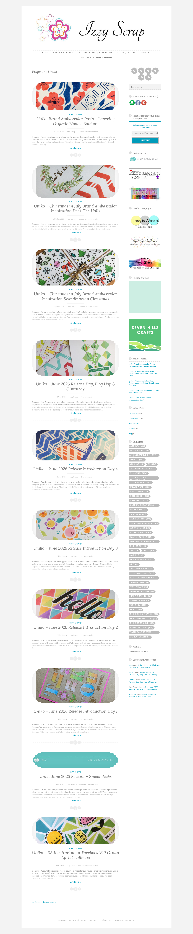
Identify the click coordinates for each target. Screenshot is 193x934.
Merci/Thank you (141, 559)
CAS (152, 464)
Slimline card (139, 600)
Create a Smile (139, 487)
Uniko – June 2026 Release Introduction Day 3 (75, 548)
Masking (136, 555)
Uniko (135, 609)
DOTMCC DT (138, 510)
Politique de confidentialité (96, 57)
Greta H (132, 680)
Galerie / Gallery (126, 53)
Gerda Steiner (139, 528)
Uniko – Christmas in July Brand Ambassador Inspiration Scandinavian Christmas (75, 296)
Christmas (138, 473)
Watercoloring (141, 627)
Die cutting (139, 491)
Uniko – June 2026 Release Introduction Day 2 (75, 627)
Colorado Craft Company (139, 478)
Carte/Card (75, 114)
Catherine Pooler (142, 469)
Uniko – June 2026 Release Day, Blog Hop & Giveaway (75, 386)
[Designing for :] (144, 162)
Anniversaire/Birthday (142, 455)
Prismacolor (139, 582)
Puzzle (131, 428)
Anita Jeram (139, 450)
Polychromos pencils (141, 578)
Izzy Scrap (71, 131)
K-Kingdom (138, 546)
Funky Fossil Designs (143, 523)
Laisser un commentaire (88, 131)
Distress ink (139, 496)
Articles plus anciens (44, 902)
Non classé (133, 423)
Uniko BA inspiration (143, 614)
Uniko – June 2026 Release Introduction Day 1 (75, 711)
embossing (137, 514)
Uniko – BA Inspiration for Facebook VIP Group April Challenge (75, 855)
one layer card (141, 568)
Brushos (136, 464)
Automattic (127, 920)
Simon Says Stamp (141, 591)
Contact (144, 53)
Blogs (45, 53)
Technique (138, 605)
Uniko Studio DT (141, 623)
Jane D (131, 672)
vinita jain (132, 694)
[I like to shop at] (145, 312)
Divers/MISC (134, 418)
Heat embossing (141, 537)
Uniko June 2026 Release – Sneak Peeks (76, 776)
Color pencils (140, 482)
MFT (133, 564)
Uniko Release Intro (143, 618)
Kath (131, 665)
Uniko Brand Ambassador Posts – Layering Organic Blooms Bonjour (75, 121)
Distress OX (138, 500)
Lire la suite (81, 148)
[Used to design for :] (145, 229)
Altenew (137, 446)
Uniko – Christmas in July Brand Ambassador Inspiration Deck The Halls (75, 208)
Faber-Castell (140, 519)
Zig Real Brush (139, 637)
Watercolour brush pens (141, 632)
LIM (134, 550)
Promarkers (138, 587)
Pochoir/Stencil (141, 573)
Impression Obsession (141, 541)
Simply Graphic (140, 596)
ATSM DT (136, 459)
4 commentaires (87, 397)
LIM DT (149, 550)
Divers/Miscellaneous (142, 505)
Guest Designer (140, 532)
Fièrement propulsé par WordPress (77, 920)
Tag (130, 434)
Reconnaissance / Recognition (95, 53)
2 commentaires (87, 477)
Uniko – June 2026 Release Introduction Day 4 (75, 468)
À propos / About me (64, 53)
